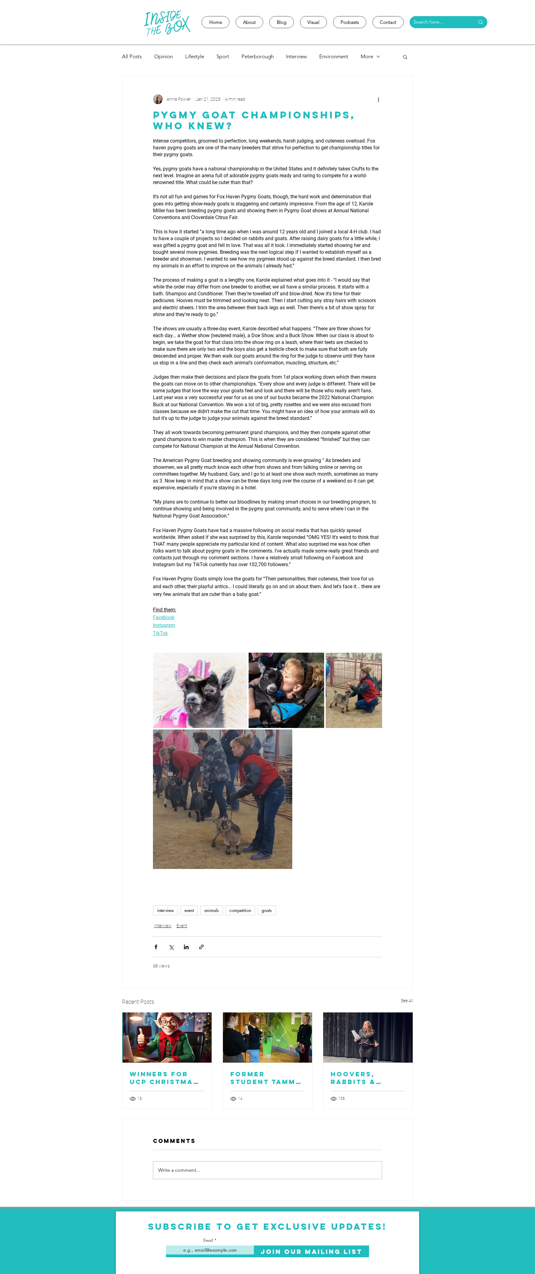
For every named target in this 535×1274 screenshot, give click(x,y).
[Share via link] (201, 947)
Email (208, 1240)
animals (211, 910)
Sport (222, 56)
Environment (333, 56)
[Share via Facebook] (156, 947)
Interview (296, 56)
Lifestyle (194, 56)
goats (267, 910)
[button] (405, 56)
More (367, 56)
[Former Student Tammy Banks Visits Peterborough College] (267, 1037)
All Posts (132, 56)
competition (240, 910)
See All (407, 1000)
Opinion (163, 56)
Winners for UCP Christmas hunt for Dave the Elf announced (164, 1078)
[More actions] (378, 99)
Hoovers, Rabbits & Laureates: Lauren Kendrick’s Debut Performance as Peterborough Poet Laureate (365, 1078)
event (189, 910)
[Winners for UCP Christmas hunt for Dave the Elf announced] (167, 1037)
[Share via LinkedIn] (186, 947)
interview (165, 910)
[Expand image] (200, 690)
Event (181, 925)
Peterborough (257, 56)
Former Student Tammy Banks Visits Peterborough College (265, 1078)
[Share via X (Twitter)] (171, 947)
